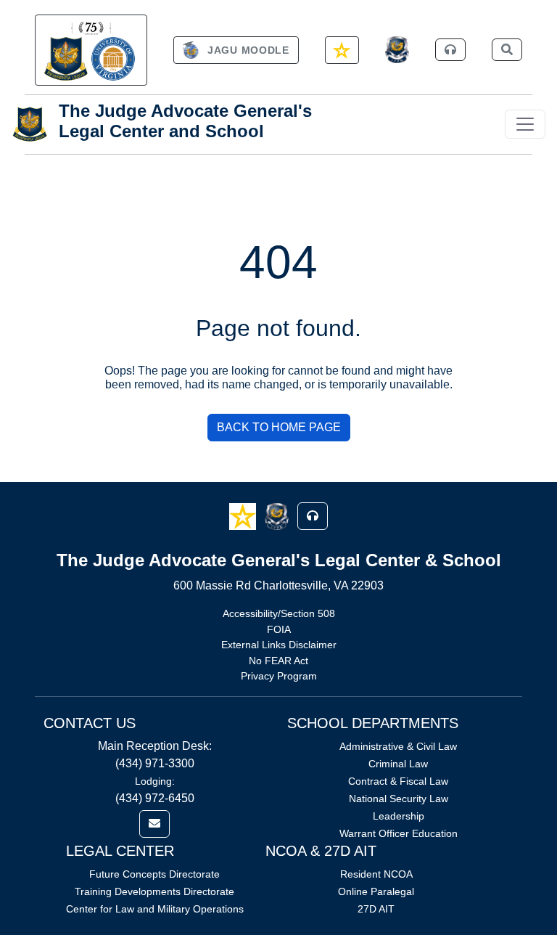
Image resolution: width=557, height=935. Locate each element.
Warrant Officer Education (398, 833)
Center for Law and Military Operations (155, 909)
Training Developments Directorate (154, 891)
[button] (244, 515)
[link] (91, 50)
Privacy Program (279, 676)
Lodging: (155, 781)
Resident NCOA (376, 874)
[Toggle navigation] (525, 124)
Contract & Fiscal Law (398, 781)
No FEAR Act (278, 660)
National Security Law (398, 798)
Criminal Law (398, 763)
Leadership (398, 816)
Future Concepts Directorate (154, 874)
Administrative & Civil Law (398, 746)
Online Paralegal (376, 891)
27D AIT (376, 909)
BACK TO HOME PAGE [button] (279, 427)
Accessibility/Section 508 (279, 613)
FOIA (279, 629)
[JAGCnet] (397, 49)
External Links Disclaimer (279, 644)
